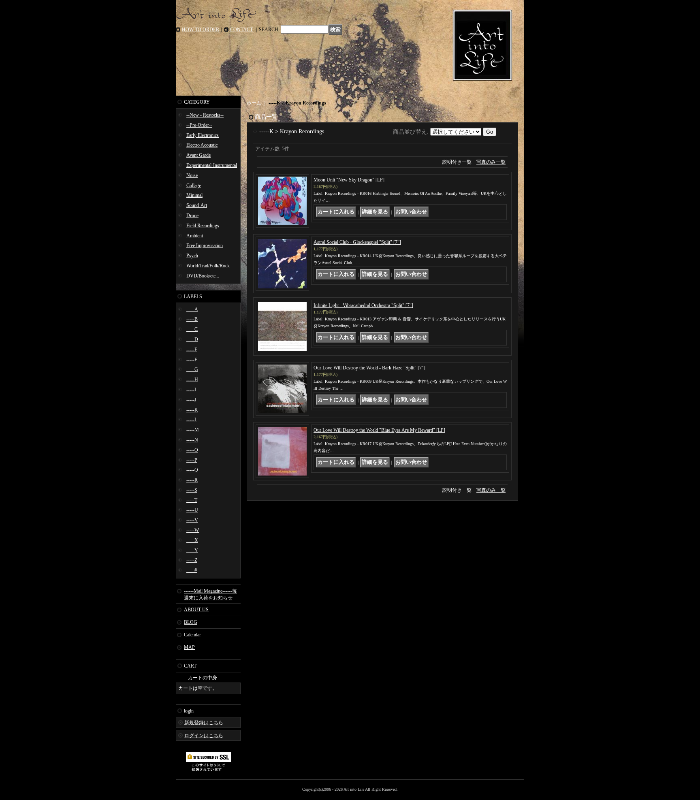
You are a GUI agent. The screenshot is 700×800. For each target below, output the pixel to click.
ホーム (254, 103)
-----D (192, 339)
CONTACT (241, 29)
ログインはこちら (203, 735)
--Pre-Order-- (199, 125)
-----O (192, 450)
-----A (192, 309)
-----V (192, 520)
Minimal (194, 195)
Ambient (194, 236)
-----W (192, 530)
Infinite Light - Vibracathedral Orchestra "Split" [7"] (363, 305)
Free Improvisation (204, 245)
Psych (192, 255)
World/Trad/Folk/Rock (208, 266)
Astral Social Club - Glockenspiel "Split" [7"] (357, 242)
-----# (191, 570)
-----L (191, 419)
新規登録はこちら (203, 722)
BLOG (190, 622)
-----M (192, 430)
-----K (192, 410)
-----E (191, 349)
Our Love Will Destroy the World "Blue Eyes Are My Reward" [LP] (379, 430)
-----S (191, 490)
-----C (192, 329)
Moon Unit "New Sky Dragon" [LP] (349, 180)
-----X (192, 540)
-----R (192, 480)
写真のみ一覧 (491, 162)
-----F (191, 360)
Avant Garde (198, 155)
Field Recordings (202, 225)
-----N (192, 440)
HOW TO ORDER (200, 29)
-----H (192, 379)
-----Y (192, 550)
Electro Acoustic (202, 145)
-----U (192, 510)
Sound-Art (196, 205)
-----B (192, 319)
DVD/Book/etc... (202, 276)
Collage (193, 185)
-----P (191, 460)
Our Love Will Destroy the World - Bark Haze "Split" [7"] (369, 368)
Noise (192, 175)
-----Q (192, 470)
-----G (192, 369)
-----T (191, 500)
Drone (192, 215)
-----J (191, 400)
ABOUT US (196, 609)
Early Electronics (202, 135)
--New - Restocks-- (205, 115)
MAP (189, 647)
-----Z (191, 560)
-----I (191, 390)
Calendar (192, 635)
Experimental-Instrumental (211, 165)
